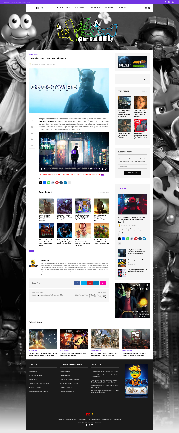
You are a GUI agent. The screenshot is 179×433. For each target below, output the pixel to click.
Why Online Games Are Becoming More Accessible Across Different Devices (136, 251)
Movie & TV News (35, 387)
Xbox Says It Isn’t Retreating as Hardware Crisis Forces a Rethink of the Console (104, 381)
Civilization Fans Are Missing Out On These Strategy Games (64, 217)
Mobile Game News (35, 375)
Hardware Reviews (66, 387)
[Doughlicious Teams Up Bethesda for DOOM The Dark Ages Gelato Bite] (136, 339)
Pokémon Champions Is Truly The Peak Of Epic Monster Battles (82, 217)
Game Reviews (79, 8)
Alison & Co (35, 64)
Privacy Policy (106, 419)
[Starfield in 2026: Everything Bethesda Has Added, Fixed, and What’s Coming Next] (43, 339)
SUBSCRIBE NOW (132, 173)
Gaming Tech (109, 8)
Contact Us (117, 419)
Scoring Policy (71, 419)
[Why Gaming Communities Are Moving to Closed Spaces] (122, 273)
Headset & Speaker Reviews (69, 379)
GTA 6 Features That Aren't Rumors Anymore (124, 135)
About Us (61, 419)
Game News (33, 371)
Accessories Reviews (67, 391)
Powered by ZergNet (103, 192)
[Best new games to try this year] (122, 263)
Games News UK (33, 54)
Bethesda (39, 251)
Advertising (82, 419)
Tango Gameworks (61, 251)
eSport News (33, 379)
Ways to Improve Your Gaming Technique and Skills (47, 295)
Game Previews (95, 8)
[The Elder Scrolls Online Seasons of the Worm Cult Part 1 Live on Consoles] (105, 339)
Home (61, 8)
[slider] (64, 169)
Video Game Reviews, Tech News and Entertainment (17, 2)
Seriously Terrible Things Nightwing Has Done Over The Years (64, 241)
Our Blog (122, 8)
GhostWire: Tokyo (49, 251)
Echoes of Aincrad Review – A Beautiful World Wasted (104, 376)
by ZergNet (144, 91)
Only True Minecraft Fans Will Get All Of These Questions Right (101, 241)
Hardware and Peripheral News (39, 383)
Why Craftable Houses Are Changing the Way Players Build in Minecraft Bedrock (131, 220)
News (68, 8)
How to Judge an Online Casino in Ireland (104, 371)
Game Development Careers (38, 391)
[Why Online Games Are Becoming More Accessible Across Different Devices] (122, 253)
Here (102, 174)
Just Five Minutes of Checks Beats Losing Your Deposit (104, 386)
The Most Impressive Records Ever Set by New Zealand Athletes (105, 391)
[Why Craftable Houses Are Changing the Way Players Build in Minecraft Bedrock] (132, 204)
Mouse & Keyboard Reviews (69, 383)
